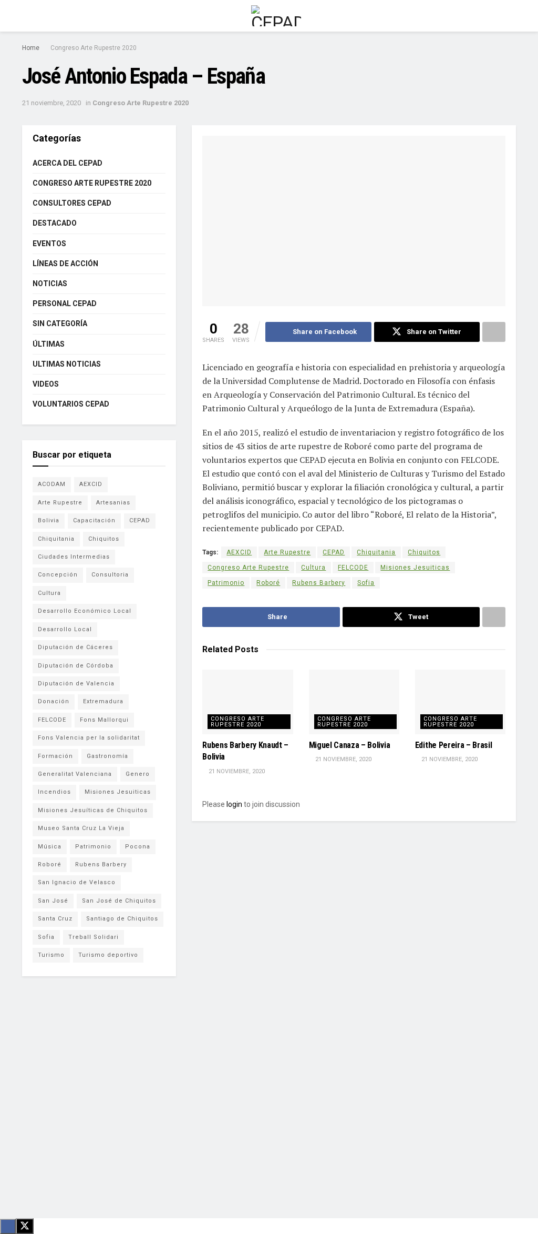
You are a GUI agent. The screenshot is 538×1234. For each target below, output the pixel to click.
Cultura (313, 567)
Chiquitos (424, 552)
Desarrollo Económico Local (84, 611)
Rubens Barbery (318, 582)
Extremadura (103, 701)
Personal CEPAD (65, 303)
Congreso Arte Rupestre (248, 567)
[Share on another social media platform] (493, 332)
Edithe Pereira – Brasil (453, 745)
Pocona (137, 846)
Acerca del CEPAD (67, 163)
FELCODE (353, 567)
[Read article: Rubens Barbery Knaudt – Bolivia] (247, 702)
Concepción (58, 574)
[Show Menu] (26, 16)
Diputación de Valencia (76, 683)
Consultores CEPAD (72, 203)
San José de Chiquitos (119, 900)
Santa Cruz (55, 918)
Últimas (49, 344)
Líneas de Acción (65, 263)
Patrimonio (226, 582)
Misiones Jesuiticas (415, 567)
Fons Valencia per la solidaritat (89, 737)
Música (49, 846)
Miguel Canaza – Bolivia (349, 745)
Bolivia (48, 520)
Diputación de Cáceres (75, 647)
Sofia (366, 582)
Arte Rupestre (287, 552)
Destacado (55, 223)
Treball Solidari (93, 937)
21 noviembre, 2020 (51, 103)
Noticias (50, 283)
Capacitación (94, 520)
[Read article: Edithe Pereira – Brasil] (460, 702)
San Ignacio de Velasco (77, 882)
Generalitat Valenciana (75, 774)
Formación (55, 756)
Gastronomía (107, 756)
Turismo (51, 955)
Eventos (49, 243)
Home (30, 48)
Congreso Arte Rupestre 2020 (93, 48)
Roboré (268, 582)
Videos (46, 384)
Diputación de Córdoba (75, 665)
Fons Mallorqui (104, 719)
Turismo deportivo (108, 955)
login (234, 804)
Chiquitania (376, 552)
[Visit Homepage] (276, 15)
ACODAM (52, 484)
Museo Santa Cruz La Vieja (81, 828)
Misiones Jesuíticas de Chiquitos (93, 810)
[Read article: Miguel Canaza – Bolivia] (354, 702)
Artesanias (113, 502)
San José (53, 900)
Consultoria (110, 574)
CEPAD (334, 552)
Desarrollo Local (65, 629)
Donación (53, 701)
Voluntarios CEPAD (71, 404)
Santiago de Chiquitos (122, 918)
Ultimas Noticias (67, 364)
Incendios (54, 791)
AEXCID (239, 552)
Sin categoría (60, 323)
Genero (138, 774)
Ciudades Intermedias (74, 556)
